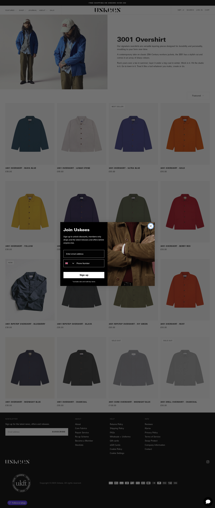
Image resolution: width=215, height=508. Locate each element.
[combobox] (69, 263)
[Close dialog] (150, 226)
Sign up (84, 275)
